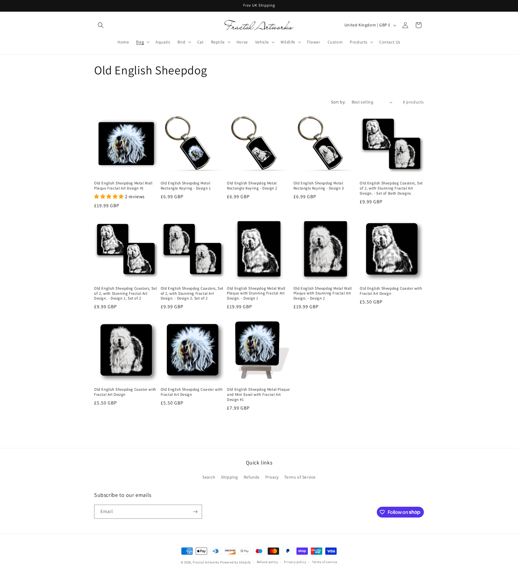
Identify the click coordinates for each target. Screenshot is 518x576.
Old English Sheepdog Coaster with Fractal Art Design (391, 291)
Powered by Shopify (235, 562)
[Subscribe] (195, 512)
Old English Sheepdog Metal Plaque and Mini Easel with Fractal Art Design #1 (258, 394)
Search (209, 477)
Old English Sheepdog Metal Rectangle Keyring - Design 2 (252, 186)
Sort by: (338, 102)
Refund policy (267, 562)
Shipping (229, 477)
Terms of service (324, 562)
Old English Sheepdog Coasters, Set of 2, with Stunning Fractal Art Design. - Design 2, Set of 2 (192, 293)
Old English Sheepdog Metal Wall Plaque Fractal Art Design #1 (123, 186)
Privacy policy (295, 562)
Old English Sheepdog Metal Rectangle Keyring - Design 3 (318, 186)
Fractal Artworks (206, 562)
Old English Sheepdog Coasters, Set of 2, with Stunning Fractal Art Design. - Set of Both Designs (391, 188)
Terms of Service (300, 477)
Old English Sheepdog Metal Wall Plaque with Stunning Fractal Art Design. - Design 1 (256, 293)
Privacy (272, 477)
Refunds (252, 477)
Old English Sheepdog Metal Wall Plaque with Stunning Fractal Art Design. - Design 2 (322, 293)
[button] (100, 25)
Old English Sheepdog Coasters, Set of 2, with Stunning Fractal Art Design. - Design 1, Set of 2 (125, 293)
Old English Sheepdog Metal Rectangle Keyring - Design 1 (186, 186)
